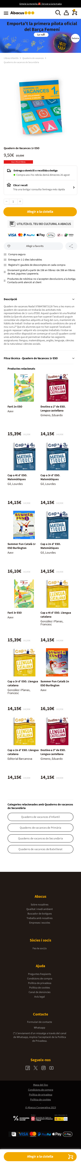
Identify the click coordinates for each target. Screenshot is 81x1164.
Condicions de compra (39, 979)
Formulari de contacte (39, 1022)
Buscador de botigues (40, 914)
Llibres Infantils (11, 58)
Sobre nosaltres (39, 905)
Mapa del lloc (40, 1085)
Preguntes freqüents (39, 974)
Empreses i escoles (39, 923)
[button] (66, 13)
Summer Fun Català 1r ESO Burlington (22, 546)
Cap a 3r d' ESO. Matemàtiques (50, 477)
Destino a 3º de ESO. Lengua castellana (53, 752)
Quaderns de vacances (33, 58)
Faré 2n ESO (15, 407)
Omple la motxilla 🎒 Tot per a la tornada (40, 3)
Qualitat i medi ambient (39, 909)
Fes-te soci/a (40, 948)
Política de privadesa (39, 983)
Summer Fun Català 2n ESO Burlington (54, 683)
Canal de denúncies (39, 992)
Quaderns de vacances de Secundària (21, 62)
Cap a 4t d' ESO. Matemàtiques (17, 477)
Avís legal (39, 997)
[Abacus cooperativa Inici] (23, 15)
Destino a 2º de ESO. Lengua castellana (53, 409)
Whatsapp (39, 1028)
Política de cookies (39, 988)
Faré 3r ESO (15, 613)
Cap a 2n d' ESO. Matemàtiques (50, 546)
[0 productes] (74, 14)
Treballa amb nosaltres (40, 918)
